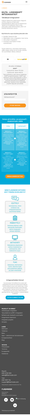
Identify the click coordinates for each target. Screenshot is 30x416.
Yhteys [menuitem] (4, 345)
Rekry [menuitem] (3, 333)
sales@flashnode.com (9, 375)
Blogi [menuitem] (3, 340)
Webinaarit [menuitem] (5, 329)
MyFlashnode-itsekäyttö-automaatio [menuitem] (12, 315)
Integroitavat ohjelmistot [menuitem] (9, 317)
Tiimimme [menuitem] (4, 349)
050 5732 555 (6, 373)
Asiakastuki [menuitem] (5, 353)
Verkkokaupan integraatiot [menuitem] (9, 310)
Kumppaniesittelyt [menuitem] (7, 338)
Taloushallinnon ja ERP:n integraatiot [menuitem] (12, 313)
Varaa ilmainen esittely (15, 176)
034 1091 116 (6, 380)
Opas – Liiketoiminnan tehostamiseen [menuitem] (12, 335)
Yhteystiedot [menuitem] (5, 347)
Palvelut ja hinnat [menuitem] (9, 308)
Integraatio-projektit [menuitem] (7, 319)
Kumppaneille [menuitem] (5, 351)
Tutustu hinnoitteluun (15, 297)
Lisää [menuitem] (4, 327)
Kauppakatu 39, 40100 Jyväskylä (9, 395)
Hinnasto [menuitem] (4, 322)
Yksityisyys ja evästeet (8, 410)
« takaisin (4, 8)
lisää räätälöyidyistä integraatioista (8, 141)
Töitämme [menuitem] (4, 331)
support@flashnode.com (10, 382)
